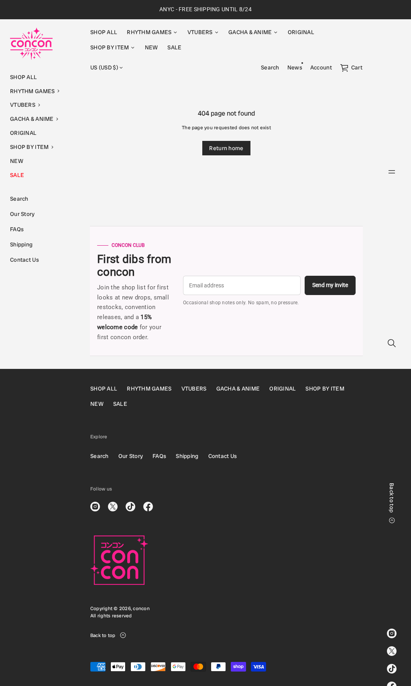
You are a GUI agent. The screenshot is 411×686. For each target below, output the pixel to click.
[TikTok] (392, 669)
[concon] (31, 44)
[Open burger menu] (392, 172)
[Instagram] (392, 633)
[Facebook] (148, 506)
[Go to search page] (392, 343)
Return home (226, 148)
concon (141, 608)
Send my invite (330, 285)
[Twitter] (392, 651)
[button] (40, 91)
